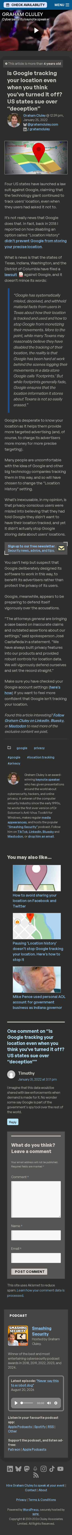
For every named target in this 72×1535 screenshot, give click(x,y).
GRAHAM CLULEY (22, 14)
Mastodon (17, 726)
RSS (51, 1427)
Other (12, 1431)
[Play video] (36, 30)
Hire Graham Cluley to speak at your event (35, 1485)
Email (16, 1248)
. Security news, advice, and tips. (32, 548)
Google (22, 748)
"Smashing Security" (23, 827)
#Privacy (14, 763)
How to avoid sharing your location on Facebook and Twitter (35, 900)
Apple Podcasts (20, 1427)
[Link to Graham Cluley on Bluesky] (18, 1468)
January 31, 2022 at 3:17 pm (37, 1079)
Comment (20, 1177)
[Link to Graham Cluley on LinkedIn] (10, 1468)
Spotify (40, 1427)
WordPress (31, 1509)
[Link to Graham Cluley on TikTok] (52, 1468)
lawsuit (11, 274)
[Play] (16, 1403)
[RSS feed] (36, 1474)
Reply (13, 1122)
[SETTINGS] (56, 1403)
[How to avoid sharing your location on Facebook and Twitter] (42, 877)
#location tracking (40, 757)
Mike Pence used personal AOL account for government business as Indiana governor (39, 1002)
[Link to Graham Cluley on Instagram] (44, 1468)
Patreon (14, 1449)
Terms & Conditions (42, 1499)
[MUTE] (49, 1403)
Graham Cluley (34, 115)
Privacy (39, 748)
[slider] (26, 1403)
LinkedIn (35, 832)
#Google (14, 757)
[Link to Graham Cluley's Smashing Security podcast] (35, 1468)
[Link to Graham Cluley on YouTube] (60, 1468)
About (43, 1490)
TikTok (22, 832)
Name (16, 1226)
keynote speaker (48, 779)
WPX (35, 1514)
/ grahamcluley (38, 129)
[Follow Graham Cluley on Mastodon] (27, 1468)
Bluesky (57, 720)
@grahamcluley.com (42, 124)
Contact (31, 1490)
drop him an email (41, 836)
